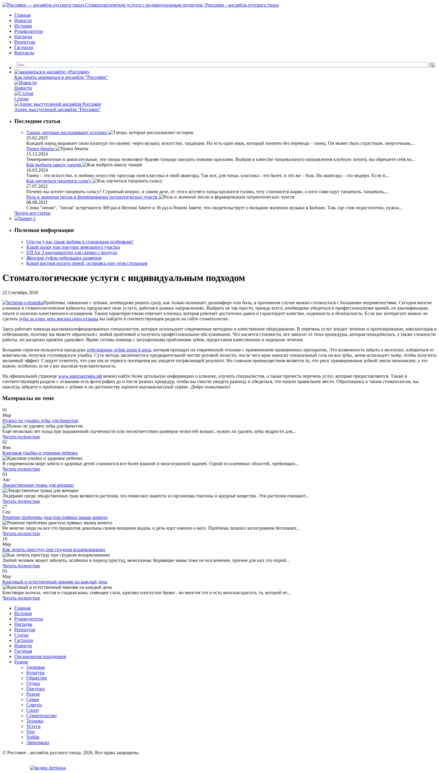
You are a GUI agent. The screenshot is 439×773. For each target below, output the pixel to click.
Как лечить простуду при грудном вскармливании (53, 549)
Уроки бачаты (41, 148)
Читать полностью (21, 436)
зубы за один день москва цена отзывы (58, 318)
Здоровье (35, 667)
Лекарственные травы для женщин (38, 485)
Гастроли (23, 47)
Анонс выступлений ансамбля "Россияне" (57, 109)
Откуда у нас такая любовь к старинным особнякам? (79, 241)
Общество (36, 677)
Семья (32, 699)
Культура (35, 672)
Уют (30, 731)
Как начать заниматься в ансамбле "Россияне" (61, 77)
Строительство (41, 715)
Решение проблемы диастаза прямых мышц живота (55, 517)
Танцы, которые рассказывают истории (67, 132)
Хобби (32, 737)
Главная (22, 15)
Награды (23, 36)
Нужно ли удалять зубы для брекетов (40, 420)
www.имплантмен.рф (80, 376)
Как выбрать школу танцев (54, 164)
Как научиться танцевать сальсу (59, 180)
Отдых (33, 683)
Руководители (28, 31)
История (23, 25)
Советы (34, 704)
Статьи (21, 98)
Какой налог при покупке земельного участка (73, 247)
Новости (23, 20)
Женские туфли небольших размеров (64, 257)
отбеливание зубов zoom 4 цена (119, 349)
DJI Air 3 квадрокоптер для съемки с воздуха (71, 252)
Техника (34, 720)
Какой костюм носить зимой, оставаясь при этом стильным (86, 263)
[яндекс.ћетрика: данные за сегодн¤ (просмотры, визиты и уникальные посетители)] (48, 768)
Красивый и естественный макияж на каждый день (54, 581)
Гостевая (23, 651)
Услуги (33, 726)
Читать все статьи (32, 213)
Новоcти (23, 87)
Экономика (37, 742)
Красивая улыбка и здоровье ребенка (40, 452)
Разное (21, 661)
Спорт (32, 710)
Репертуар (24, 41)
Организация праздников (40, 656)
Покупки (35, 688)
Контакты (24, 52)
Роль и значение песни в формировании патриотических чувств (92, 196)
